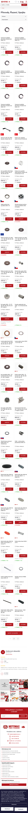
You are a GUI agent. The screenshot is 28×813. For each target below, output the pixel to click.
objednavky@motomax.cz (15, 734)
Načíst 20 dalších (13, 633)
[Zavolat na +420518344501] (18, 2)
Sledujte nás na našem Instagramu (5, 685)
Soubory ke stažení (5, 757)
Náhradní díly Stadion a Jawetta (8, 771)
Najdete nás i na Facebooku (15, 740)
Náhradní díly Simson (6, 768)
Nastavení (14, 804)
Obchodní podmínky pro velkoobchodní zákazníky (11, 752)
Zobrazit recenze (9, 654)
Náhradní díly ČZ (5, 773)
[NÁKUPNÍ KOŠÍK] (23, 2)
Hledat (24, 4)
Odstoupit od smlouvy (14, 784)
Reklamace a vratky (6, 759)
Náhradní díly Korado (6, 774)
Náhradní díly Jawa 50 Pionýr (7, 766)
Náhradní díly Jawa (5, 769)
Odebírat (23, 716)
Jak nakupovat (5, 755)
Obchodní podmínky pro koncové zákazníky (10, 750)
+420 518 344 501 (15, 736)
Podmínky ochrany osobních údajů (8, 754)
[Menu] (26, 1)
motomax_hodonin (15, 743)
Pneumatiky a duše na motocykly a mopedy (10, 776)
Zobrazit (21, 219)
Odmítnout (7, 809)
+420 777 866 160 (15, 738)
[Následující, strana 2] (14, 638)
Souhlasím (20, 809)
